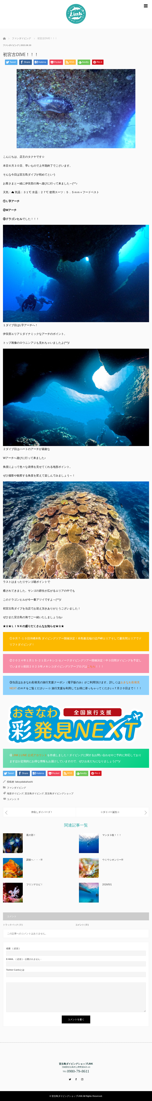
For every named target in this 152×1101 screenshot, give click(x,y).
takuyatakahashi (24, 781)
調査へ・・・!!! (34, 859)
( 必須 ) (13, 948)
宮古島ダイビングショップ (59, 793)
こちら (91, 666)
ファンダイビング (11, 45)
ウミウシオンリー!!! (112, 859)
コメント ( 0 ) (82, 925)
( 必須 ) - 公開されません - (23, 959)
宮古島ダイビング (34, 793)
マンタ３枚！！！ (111, 835)
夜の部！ (31, 835)
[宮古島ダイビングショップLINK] (76, 14)
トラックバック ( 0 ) (13, 925)
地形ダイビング (15, 793)
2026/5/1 (107, 884)
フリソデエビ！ (34, 884)
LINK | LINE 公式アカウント (29, 755)
